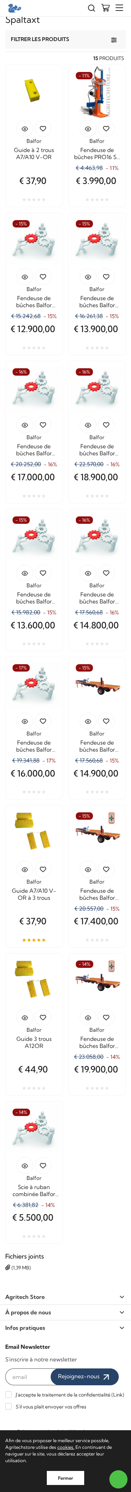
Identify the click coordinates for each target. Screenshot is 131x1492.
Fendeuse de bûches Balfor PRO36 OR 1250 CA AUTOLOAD (34, 302)
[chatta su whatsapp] (118, 1479)
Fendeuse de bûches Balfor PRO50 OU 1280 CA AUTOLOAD (34, 598)
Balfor (34, 141)
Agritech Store (25, 1296)
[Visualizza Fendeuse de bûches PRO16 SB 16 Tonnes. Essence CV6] (88, 128)
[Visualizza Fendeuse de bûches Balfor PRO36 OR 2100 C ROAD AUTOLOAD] (88, 573)
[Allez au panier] (105, 8)
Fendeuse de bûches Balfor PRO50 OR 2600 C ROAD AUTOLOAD (96, 450)
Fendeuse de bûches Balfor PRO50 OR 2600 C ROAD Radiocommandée (97, 1042)
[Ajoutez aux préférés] (43, 128)
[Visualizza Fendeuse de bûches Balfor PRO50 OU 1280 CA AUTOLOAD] (24, 573)
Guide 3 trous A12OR (34, 1042)
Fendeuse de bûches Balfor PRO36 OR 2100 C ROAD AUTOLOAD (97, 598)
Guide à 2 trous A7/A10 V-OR (34, 153)
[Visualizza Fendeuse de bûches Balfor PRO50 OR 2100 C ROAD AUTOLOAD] (24, 424)
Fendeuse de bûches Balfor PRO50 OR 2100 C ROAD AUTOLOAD (34, 450)
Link (118, 1395)
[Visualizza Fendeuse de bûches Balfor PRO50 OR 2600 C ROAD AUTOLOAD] (88, 424)
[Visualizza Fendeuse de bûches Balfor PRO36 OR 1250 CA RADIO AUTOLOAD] (88, 276)
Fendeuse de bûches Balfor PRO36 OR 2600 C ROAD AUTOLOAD (34, 746)
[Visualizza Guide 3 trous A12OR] (24, 1017)
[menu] (119, 8)
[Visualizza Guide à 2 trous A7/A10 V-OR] (24, 128)
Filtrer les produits (40, 39)
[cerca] (91, 8)
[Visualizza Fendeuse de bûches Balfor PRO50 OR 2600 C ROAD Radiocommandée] (88, 1017)
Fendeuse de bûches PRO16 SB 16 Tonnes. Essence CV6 (97, 153)
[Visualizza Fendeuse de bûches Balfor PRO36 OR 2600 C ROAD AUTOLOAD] (24, 721)
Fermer (65, 1478)
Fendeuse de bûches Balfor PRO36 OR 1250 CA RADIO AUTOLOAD (97, 302)
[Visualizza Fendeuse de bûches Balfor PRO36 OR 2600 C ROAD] (88, 721)
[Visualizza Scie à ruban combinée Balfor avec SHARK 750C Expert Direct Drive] (24, 1165)
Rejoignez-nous (79, 1376)
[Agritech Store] (14, 8)
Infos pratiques (25, 1327)
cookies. (65, 1447)
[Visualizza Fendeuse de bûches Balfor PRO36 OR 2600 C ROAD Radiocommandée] (88, 869)
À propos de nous (28, 1312)
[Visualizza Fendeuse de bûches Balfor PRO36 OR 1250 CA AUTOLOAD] (24, 276)
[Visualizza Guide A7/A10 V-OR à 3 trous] (24, 869)
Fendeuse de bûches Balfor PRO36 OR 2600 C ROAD (96, 746)
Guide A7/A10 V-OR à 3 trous (34, 894)
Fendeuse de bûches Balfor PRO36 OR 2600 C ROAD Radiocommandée (97, 894)
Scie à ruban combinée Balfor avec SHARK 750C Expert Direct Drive (34, 1190)
